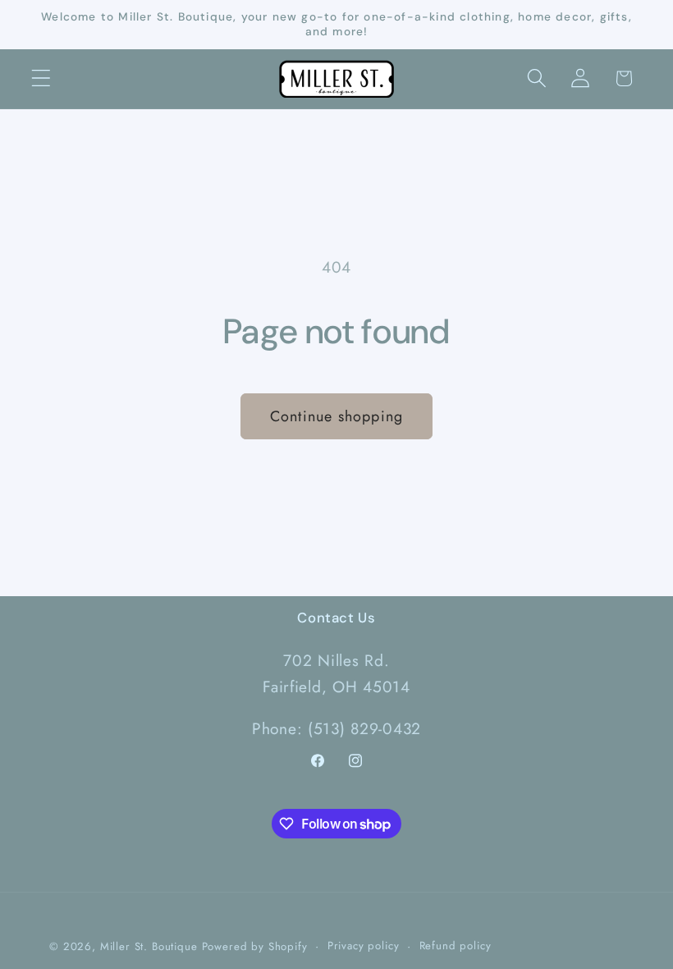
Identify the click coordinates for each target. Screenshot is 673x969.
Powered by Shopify (255, 946)
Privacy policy (363, 945)
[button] (41, 78)
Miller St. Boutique (149, 946)
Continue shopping (336, 416)
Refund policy (455, 945)
